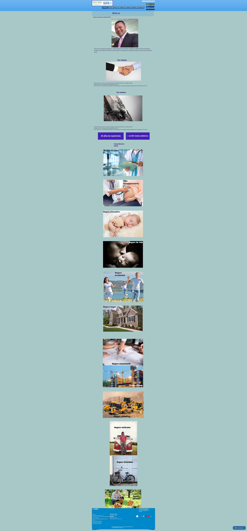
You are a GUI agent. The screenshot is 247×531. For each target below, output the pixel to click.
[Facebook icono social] (141, 516)
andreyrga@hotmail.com (97, 521)
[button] (111, 136)
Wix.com (130, 526)
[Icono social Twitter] (143, 516)
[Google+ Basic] (146, 516)
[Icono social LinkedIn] (150, 516)
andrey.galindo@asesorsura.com (101, 518)
